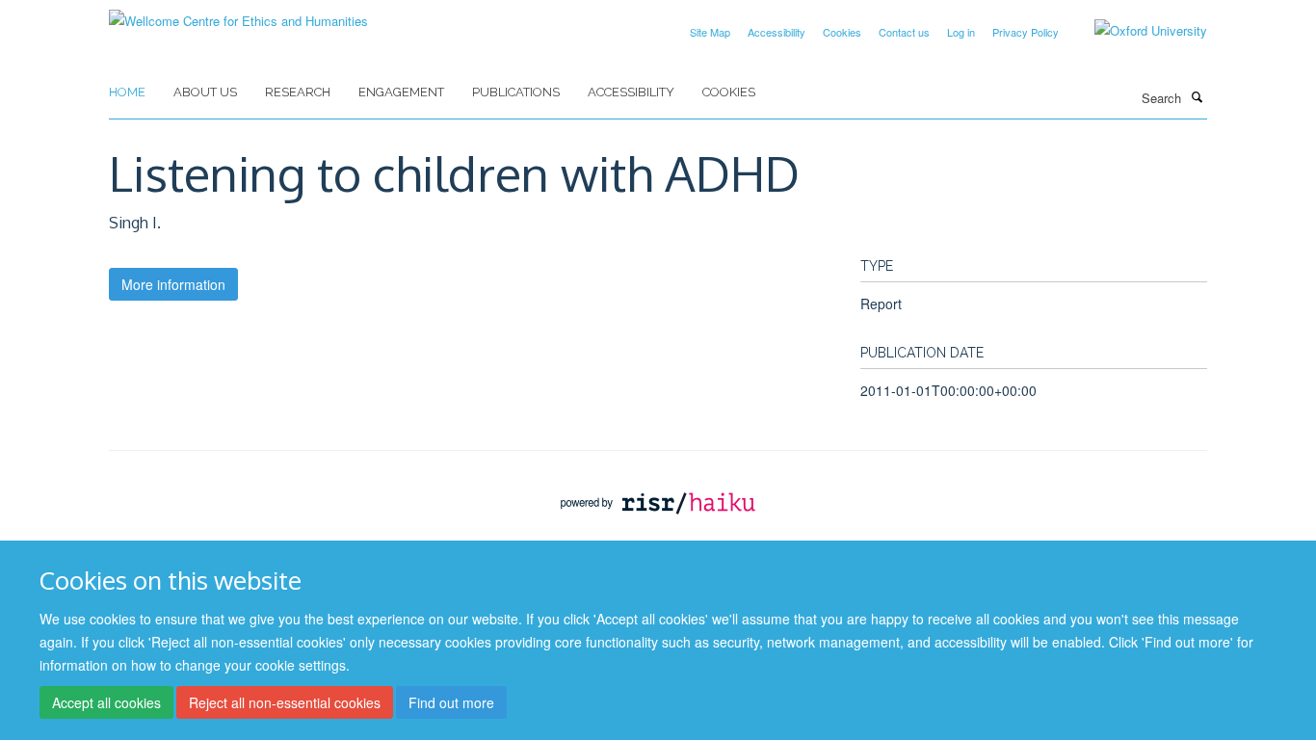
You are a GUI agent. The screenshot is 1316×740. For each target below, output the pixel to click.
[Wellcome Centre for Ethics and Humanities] (238, 14)
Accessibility (776, 32)
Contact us (904, 32)
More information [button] (173, 284)
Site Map (710, 32)
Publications (516, 92)
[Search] (1196, 96)
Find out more (451, 702)
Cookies (842, 32)
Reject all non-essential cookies (285, 702)
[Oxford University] (1136, 30)
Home (127, 92)
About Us (205, 92)
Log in (961, 32)
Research (297, 92)
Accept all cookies (106, 702)
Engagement (401, 92)
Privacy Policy (1025, 32)
